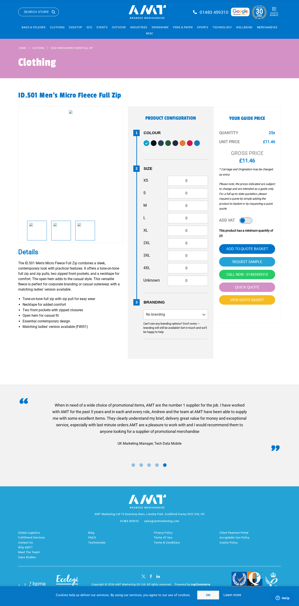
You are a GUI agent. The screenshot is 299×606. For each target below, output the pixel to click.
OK (208, 595)
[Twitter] (143, 576)
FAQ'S (92, 537)
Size (148, 168)
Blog (91, 532)
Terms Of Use (163, 537)
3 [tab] (149, 465)
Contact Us (25, 542)
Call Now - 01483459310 (247, 274)
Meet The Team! (29, 552)
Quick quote (247, 287)
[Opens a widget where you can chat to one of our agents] (283, 598)
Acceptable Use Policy (235, 537)
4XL (146, 267)
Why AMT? (25, 547)
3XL (146, 255)
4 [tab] (157, 465)
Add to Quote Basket (247, 249)
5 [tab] (165, 465)
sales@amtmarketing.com (161, 521)
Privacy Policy (163, 532)
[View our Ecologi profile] (67, 582)
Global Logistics (29, 532)
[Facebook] (151, 576)
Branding (154, 302)
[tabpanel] (149, 424)
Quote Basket (274, 14)
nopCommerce (200, 584)
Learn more (232, 595)
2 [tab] (141, 465)
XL (145, 230)
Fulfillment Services (31, 537)
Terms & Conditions (167, 542)
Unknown (151, 280)
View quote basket (247, 300)
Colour (152, 133)
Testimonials (97, 542)
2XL (146, 242)
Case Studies (27, 557)
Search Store (36, 12)
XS (145, 180)
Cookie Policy (229, 542)
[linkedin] (158, 576)
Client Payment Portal (234, 532)
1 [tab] (133, 465)
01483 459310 (214, 12)
